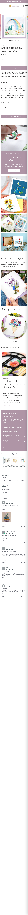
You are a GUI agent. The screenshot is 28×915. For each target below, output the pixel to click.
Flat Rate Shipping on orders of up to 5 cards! (14, 1)
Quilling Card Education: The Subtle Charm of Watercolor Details (14, 385)
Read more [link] (6, 405)
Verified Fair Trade (6, 111)
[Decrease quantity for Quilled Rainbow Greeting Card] (2, 62)
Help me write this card (15, 116)
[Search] (23, 6)
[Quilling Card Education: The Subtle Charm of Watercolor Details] (14, 364)
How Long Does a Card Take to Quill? (11, 446)
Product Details (5, 103)
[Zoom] (25, 16)
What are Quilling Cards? (10, 431)
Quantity (3, 59)
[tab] (8, 480)
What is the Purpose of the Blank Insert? (12, 441)
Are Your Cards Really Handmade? (12, 427)
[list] (14, 517)
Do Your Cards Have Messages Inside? (11, 436)
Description (4, 82)
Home (2, 12)
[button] (14, 170)
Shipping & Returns (6, 107)
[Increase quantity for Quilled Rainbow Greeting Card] (7, 62)
